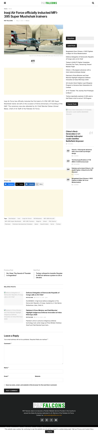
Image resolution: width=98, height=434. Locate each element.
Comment (8, 343)
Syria (52, 224)
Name (6, 368)
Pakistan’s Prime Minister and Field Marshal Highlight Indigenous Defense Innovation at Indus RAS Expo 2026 (44, 312)
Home (5, 8)
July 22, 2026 (39, 317)
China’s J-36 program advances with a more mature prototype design (82, 151)
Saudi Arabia (44, 224)
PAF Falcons (8, 20)
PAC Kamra (52, 221)
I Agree (49, 431)
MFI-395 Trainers (28, 221)
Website (37, 376)
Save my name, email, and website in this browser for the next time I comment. (31, 385)
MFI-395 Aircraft (49, 218)
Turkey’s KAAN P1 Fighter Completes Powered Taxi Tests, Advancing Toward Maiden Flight (78, 64)
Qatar (36, 224)
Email (6, 376)
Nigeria (38, 221)
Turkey (58, 224)
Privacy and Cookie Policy (85, 429)
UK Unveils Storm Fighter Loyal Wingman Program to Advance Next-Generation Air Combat (79, 85)
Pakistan (7, 224)
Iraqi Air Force (26, 218)
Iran (19, 218)
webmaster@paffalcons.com (53, 415)
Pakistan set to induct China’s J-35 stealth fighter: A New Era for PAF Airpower (82, 170)
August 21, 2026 (39, 297)
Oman (45, 221)
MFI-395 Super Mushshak (13, 221)
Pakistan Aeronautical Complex (22, 224)
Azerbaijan (12, 218)
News (10, 8)
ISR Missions (38, 218)
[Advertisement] (33, 81)
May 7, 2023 (19, 20)
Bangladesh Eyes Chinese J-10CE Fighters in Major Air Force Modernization (82, 180)
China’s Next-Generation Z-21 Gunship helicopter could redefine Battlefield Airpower (75, 136)
